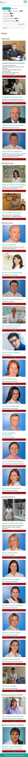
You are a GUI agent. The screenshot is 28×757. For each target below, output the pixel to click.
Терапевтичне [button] (7, 13)
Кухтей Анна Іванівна (9, 379)
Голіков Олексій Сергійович (11, 352)
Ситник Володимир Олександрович (8, 434)
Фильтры (21, 24)
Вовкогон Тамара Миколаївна (12, 747)
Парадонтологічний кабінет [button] (10, 21)
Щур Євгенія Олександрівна (11, 488)
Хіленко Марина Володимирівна (12, 461)
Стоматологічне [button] (7, 16)
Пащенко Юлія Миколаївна (11, 659)
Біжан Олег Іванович (9, 245)
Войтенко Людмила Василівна (12, 605)
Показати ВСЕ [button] (6, 8)
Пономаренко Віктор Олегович (12, 97)
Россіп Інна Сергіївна (9, 686)
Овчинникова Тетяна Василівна (12, 716)
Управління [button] (6, 11)
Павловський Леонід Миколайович (13, 125)
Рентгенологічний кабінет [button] (9, 18)
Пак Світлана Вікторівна (10, 406)
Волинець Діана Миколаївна (11, 326)
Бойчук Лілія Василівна (9, 553)
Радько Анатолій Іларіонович (12, 151)
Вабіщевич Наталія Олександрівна (14, 185)
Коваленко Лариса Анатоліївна (12, 523)
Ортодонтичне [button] (17, 11)
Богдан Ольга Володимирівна (12, 272)
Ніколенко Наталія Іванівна (11, 633)
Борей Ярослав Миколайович (12, 299)
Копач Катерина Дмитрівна (11, 213)
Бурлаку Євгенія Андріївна (11, 579)
